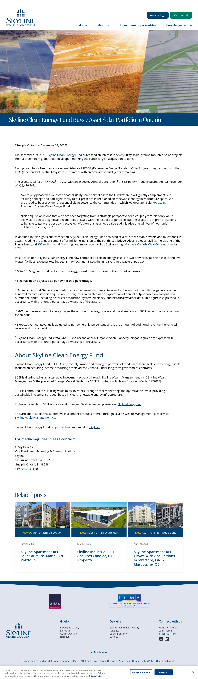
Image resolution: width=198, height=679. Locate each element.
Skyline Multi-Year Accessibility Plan (59, 661)
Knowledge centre (179, 25)
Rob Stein (158, 202)
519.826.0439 (23, 469)
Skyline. (94, 427)
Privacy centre (30, 661)
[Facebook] (161, 639)
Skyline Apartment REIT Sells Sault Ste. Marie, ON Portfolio (42, 556)
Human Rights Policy (143, 661)
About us (103, 25)
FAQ (81, 661)
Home (83, 25)
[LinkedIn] (167, 639)
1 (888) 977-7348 (168, 633)
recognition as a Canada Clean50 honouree (144, 244)
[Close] (193, 672)
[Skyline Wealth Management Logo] (20, 25)
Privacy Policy (95, 676)
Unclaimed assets (165, 661)
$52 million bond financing (55, 244)
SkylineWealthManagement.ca (35, 417)
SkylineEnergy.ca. (129, 404)
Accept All (163, 672)
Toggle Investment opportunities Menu (159, 27)
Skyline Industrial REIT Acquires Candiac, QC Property (95, 556)
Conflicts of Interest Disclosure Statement (108, 661)
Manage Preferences (141, 672)
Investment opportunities (138, 25)
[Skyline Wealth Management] (18, 636)
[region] (99, 672)
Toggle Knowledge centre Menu (189, 27)
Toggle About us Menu (112, 27)
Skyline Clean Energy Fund (64, 155)
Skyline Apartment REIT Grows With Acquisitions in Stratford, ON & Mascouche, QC (154, 558)
